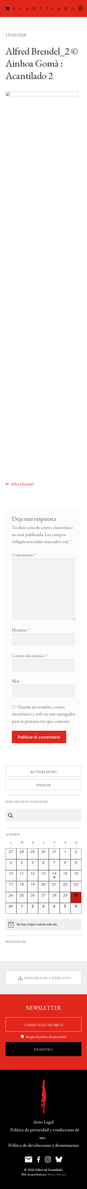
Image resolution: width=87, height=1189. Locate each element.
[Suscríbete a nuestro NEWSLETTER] (28, 1159)
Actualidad (43, 771)
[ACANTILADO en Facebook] (38, 1159)
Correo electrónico (30, 656)
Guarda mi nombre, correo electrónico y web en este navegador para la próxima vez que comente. (43, 714)
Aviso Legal (43, 1122)
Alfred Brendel (22, 484)
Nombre (21, 630)
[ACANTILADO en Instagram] (48, 1159)
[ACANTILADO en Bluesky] (59, 1159)
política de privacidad (52, 1037)
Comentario (24, 555)
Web (16, 681)
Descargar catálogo (47, 977)
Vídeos (43, 785)
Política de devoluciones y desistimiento (43, 1145)
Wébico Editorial (57, 1174)
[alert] (44, 924)
